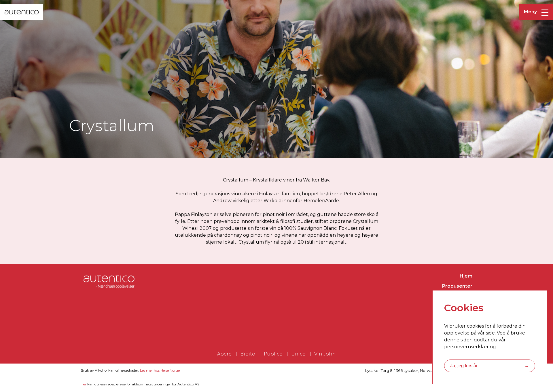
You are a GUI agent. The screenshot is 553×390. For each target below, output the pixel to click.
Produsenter (457, 286)
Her (83, 384)
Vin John (325, 354)
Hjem (466, 276)
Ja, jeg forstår (489, 365)
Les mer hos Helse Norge (160, 370)
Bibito (247, 354)
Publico (273, 354)
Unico (298, 354)
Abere (224, 354)
